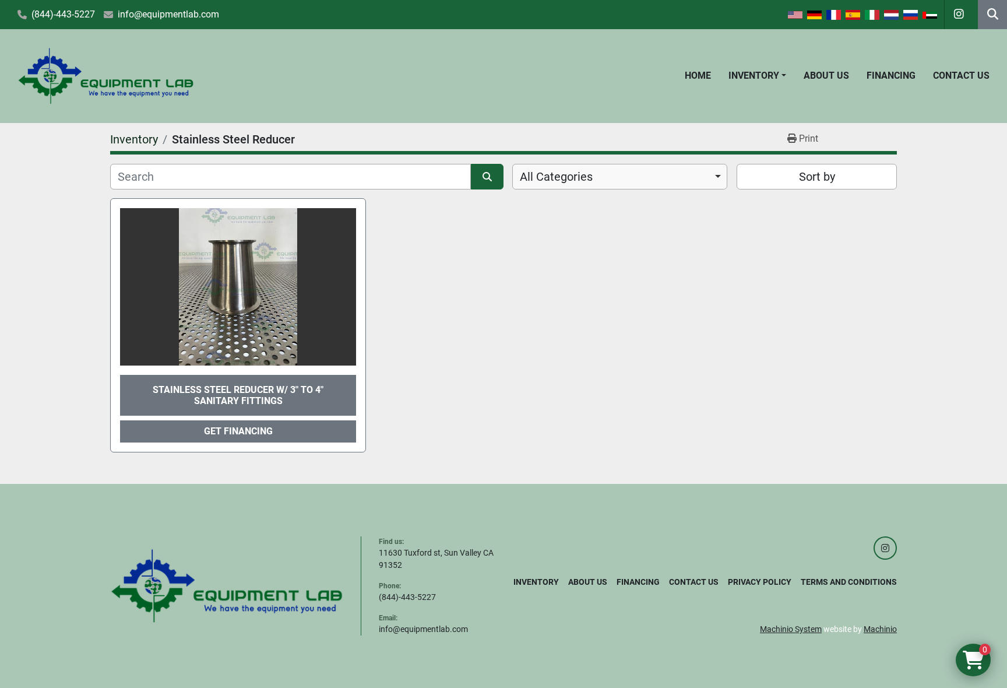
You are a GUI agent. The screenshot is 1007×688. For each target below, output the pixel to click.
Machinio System (791, 629)
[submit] (487, 176)
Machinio (880, 629)
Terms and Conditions (849, 582)
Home (698, 75)
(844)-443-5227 (63, 14)
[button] (757, 76)
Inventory (753, 75)
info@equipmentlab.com (168, 14)
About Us (826, 75)
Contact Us (961, 75)
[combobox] (619, 176)
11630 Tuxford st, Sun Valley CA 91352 (436, 559)
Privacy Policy (759, 582)
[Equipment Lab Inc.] (226, 585)
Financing (891, 75)
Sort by (817, 177)
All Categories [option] (556, 177)
